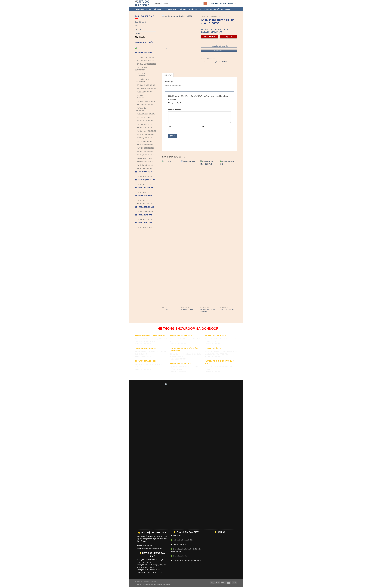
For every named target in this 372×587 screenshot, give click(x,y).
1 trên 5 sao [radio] (170, 106)
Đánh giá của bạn (174, 103)
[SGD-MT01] (170, 233)
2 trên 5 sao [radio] (179, 106)
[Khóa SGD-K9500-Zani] (228, 233)
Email (203, 126)
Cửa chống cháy (171, 9)
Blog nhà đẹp (226, 9)
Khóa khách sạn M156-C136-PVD (207, 310)
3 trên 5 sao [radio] (190, 106)
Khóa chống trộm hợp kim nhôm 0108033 (215, 62)
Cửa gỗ (148, 9)
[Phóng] (165, 48)
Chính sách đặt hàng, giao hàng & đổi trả (186, 560)
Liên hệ (230, 3)
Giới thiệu (222, 3)
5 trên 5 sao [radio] (214, 106)
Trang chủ (140, 9)
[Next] (236, 238)
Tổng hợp (214, 3)
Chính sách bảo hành (180, 556)
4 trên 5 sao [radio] (201, 106)
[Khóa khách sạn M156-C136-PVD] (209, 233)
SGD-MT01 (165, 309)
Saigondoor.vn (165, 584)
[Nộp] (205, 3)
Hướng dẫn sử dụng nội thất (182, 540)
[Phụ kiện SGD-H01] (189, 233)
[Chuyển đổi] (155, 22)
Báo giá (216, 9)
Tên (169, 126)
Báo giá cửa (176, 535)
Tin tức (202, 9)
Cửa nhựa (157, 9)
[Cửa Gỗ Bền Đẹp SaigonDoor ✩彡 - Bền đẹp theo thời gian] (143, 3)
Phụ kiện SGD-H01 (187, 309)
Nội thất (183, 9)
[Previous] (162, 238)
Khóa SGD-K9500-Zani (227, 309)
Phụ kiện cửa (192, 9)
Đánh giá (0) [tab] (168, 75)
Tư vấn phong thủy (179, 544)
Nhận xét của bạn (174, 109)
